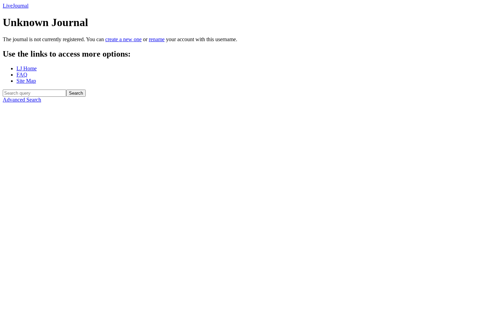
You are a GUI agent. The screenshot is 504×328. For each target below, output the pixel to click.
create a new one (123, 39)
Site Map (26, 81)
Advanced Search (22, 100)
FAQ (21, 75)
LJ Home (26, 68)
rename (157, 39)
